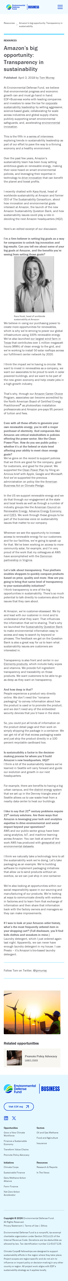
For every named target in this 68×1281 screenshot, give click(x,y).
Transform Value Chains (16, 1149)
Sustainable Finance (14, 1172)
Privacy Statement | (14, 1225)
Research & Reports (47, 1167)
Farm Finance (11, 1186)
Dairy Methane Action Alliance (15, 1179)
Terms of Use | (33, 1225)
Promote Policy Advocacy (16, 1154)
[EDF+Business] (23, 7)
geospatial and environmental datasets (32, 844)
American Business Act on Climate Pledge (30, 483)
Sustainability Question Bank (44, 627)
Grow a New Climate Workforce (14, 1134)
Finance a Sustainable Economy (15, 1142)
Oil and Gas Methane (47, 1132)
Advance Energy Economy (45, 511)
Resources (9, 23)
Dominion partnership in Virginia (28, 558)
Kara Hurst (39, 191)
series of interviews (41, 136)
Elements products (16, 664)
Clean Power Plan (33, 470)
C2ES (12, 515)
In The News (43, 1172)
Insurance (42, 1143)
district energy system (48, 789)
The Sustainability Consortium (32, 199)
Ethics (44, 1225)
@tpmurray (40, 970)
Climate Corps (11, 1167)
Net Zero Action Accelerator (12, 1193)
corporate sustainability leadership (30, 105)
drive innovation (32, 178)
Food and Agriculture (47, 1137)
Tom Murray (47, 77)
